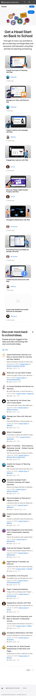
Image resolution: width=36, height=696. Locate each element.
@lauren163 (10, 439)
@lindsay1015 (11, 541)
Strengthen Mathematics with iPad (20, 633)
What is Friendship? (14, 432)
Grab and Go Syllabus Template (18, 548)
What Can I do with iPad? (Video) (19, 373)
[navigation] (26, 6)
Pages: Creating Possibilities (17, 589)
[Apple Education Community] (9, 2)
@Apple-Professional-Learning (16, 366)
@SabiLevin (10, 507)
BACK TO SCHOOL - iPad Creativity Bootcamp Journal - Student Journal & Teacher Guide (20, 448)
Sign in (32, 6)
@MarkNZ (10, 425)
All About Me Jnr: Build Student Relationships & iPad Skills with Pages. (18, 648)
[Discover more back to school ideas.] (33, 332)
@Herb (30, 626)
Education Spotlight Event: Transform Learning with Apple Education (18, 482)
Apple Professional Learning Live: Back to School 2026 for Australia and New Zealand (19, 357)
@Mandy (9, 523)
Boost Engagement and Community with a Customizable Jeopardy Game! (20, 532)
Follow (31, 12)
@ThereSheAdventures (13, 379)
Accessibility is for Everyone (17, 576)
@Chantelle (10, 639)
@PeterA (9, 657)
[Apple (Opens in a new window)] (2, 688)
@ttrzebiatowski (11, 596)
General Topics (24, 364)
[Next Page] (33, 670)
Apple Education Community (13, 688)
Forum (4, 7)
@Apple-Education (12, 409)
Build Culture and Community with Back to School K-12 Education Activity (19, 619)
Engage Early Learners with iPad (19, 603)
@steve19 (30, 393)
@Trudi (9, 609)
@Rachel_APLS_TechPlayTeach (16, 457)
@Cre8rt (29, 569)
